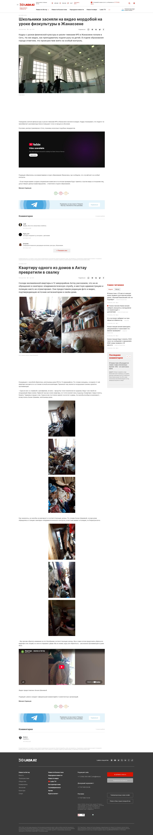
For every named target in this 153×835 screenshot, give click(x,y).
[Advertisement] (62, 109)
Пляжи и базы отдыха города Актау (120, 801)
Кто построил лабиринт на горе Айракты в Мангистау (118, 319)
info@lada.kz (96, 808)
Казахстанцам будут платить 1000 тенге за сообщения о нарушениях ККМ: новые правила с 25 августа (119, 342)
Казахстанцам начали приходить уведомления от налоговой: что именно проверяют (118, 329)
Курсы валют (53, 793)
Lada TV (103, 9)
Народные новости (77, 9)
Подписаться (94, 204)
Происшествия (22, 29)
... (109, 9)
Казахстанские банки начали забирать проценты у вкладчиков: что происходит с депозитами (119, 309)
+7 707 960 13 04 (84, 798)
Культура (22, 790)
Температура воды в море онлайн (120, 795)
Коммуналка (23, 784)
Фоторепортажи (54, 784)
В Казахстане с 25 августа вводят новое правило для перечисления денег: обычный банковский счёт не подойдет (120, 296)
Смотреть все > (76, 3)
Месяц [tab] (117, 289)
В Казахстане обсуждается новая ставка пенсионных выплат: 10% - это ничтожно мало (119, 365)
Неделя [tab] (110, 289)
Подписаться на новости (120, 780)
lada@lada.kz (90, 809)
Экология (22, 787)
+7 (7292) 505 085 (84, 776)
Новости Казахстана (59, 9)
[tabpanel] (120, 320)
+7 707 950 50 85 (84, 787)
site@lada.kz (96, 776)
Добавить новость (120, 774)
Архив (50, 790)
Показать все (62, 250)
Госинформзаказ (54, 787)
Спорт (21, 793)
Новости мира (92, 9)
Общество (22, 781)
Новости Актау (41, 9)
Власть (21, 775)
